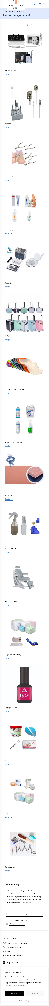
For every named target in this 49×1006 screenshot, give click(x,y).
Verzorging (9, 230)
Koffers (7, 336)
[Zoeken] (44, 4)
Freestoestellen (10, 71)
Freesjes (8, 124)
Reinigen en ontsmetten (13, 442)
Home (5, 11)
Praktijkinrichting (11, 601)
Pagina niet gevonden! (16, 11)
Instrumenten (10, 177)
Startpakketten (10, 867)
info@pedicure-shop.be (17, 924)
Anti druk (8, 495)
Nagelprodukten (11, 708)
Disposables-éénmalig (13, 655)
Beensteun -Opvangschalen (15, 389)
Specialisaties (10, 761)
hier (24, 985)
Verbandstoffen (10, 814)
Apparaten (8, 283)
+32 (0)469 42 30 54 (20, 920)
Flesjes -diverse (10, 548)
